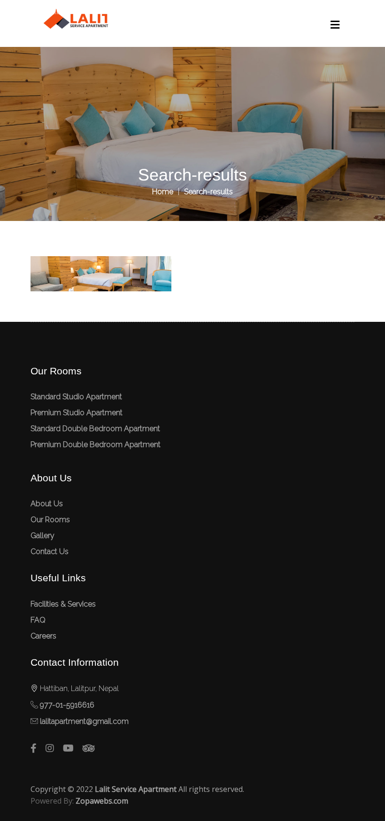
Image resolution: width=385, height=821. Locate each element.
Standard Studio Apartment (76, 396)
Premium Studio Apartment (77, 412)
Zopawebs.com (102, 801)
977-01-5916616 (67, 704)
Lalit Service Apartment (136, 789)
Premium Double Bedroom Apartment (96, 444)
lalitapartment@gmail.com (84, 721)
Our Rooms (50, 519)
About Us (47, 503)
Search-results (208, 191)
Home (162, 191)
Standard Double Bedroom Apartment (95, 428)
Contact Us (50, 551)
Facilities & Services (63, 604)
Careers (43, 635)
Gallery (42, 535)
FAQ (38, 620)
